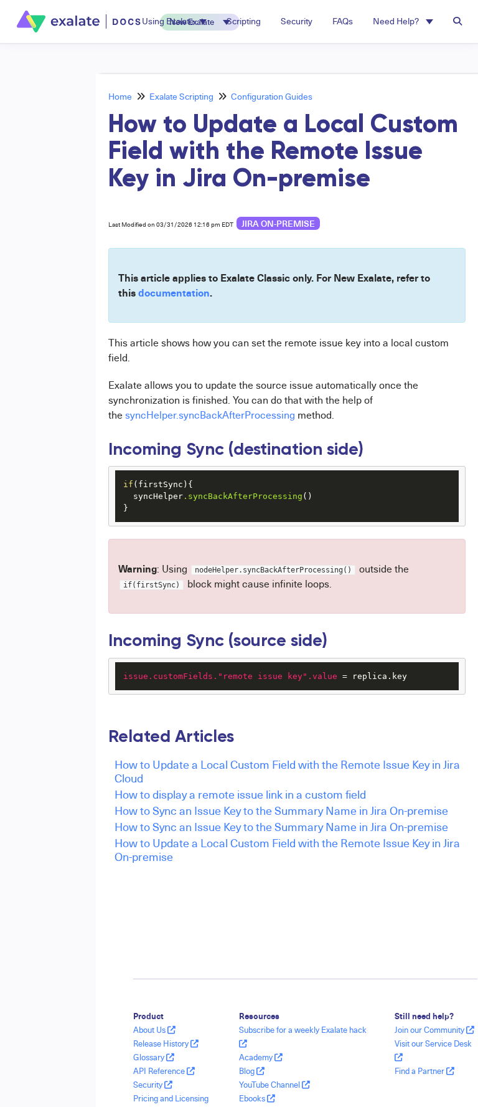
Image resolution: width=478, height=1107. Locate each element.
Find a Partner (420, 1070)
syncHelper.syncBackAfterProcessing (209, 415)
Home (120, 96)
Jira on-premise (278, 223)
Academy (256, 1057)
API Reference (160, 1070)
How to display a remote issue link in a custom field (240, 794)
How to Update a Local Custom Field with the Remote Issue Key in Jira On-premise (287, 849)
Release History (161, 1043)
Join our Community (430, 1029)
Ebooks (253, 1098)
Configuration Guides (271, 96)
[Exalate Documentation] (79, 21)
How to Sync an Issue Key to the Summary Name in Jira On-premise (281, 810)
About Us (150, 1029)
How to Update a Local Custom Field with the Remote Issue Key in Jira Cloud (287, 771)
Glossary (149, 1057)
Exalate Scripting (181, 96)
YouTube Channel (270, 1084)
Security (148, 1084)
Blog (247, 1070)
